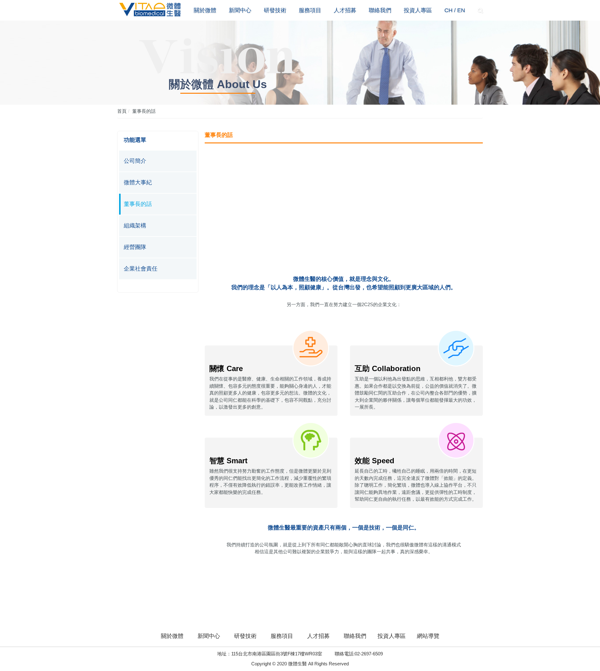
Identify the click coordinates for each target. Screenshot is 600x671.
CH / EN (454, 10)
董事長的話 (144, 111)
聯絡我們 (380, 10)
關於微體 (205, 10)
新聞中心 (240, 10)
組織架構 (135, 225)
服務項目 (310, 10)
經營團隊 (135, 247)
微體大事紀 (138, 182)
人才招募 (345, 10)
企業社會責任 (141, 269)
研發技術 (275, 10)
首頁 (122, 111)
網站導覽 (428, 636)
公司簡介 (135, 161)
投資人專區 (418, 10)
